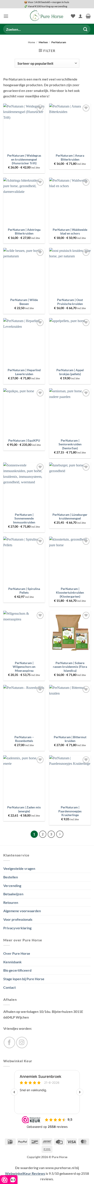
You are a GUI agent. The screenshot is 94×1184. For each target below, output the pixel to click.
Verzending (12, 885)
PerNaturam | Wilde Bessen (24, 302)
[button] (6, 16)
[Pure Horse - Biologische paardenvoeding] (47, 16)
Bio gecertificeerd (17, 970)
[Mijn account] (80, 16)
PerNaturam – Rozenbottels (24, 739)
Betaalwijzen (13, 894)
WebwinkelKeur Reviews (25, 1173)
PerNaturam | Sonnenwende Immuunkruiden (24, 518)
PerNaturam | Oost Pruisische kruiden (70, 302)
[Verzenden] (85, 29)
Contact (9, 987)
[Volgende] (60, 834)
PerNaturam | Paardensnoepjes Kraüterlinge (70, 811)
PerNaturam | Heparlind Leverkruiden (24, 372)
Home (31, 42)
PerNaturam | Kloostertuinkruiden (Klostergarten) (70, 592)
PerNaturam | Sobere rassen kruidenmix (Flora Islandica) (70, 666)
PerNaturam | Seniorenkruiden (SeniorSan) (70, 444)
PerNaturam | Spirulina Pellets (24, 591)
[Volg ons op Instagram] (22, 1042)
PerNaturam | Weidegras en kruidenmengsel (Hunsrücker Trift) (24, 159)
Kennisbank (12, 962)
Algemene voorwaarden (22, 911)
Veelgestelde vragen (19, 868)
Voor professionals (17, 919)
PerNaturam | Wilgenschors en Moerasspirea (24, 666)
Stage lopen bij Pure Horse (23, 979)
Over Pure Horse (16, 953)
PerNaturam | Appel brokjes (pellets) (70, 372)
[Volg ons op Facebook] (9, 1042)
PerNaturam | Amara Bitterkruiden (70, 157)
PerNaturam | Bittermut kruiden (70, 739)
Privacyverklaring (17, 928)
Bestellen (10, 877)
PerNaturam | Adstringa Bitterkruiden (24, 231)
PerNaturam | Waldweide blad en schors (70, 231)
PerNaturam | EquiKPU (24, 440)
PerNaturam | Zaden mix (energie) (24, 809)
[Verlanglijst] (73, 16)
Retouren (10, 902)
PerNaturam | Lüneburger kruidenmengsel (69, 516)
